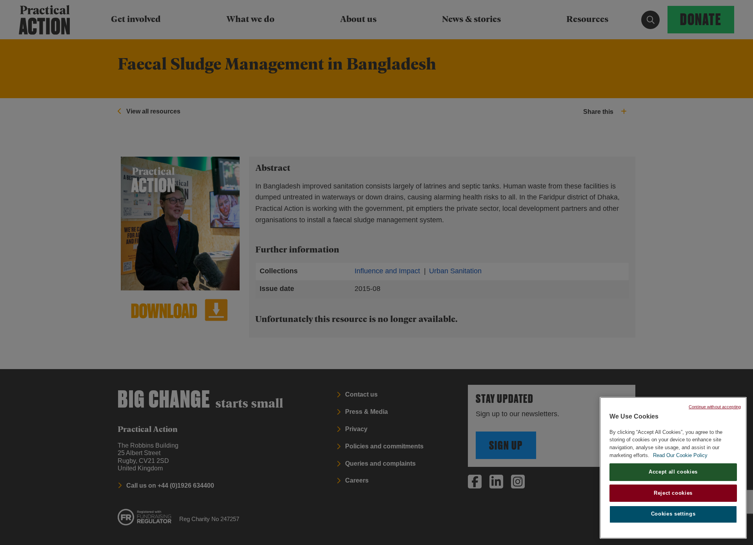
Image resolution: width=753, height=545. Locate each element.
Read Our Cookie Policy (680, 455)
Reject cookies (673, 493)
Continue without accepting (715, 406)
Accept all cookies (673, 472)
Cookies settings (673, 514)
